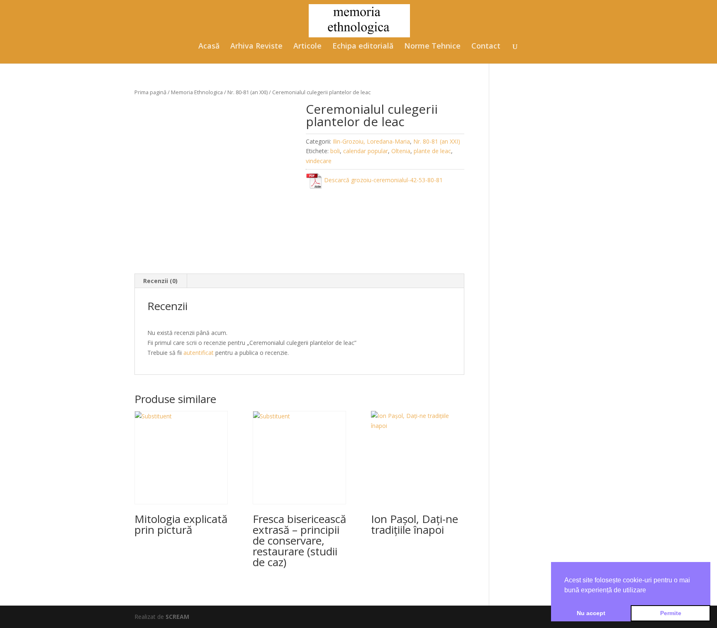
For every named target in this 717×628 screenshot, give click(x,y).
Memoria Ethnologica (197, 92)
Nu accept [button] (591, 613)
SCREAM (177, 617)
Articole (307, 47)
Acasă (208, 47)
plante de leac (432, 151)
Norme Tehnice (432, 47)
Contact (485, 47)
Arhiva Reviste (256, 47)
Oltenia (400, 151)
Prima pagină (150, 92)
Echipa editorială (362, 47)
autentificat (198, 353)
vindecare (319, 161)
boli (335, 151)
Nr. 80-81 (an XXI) (247, 92)
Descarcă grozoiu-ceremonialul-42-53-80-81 (382, 180)
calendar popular (365, 151)
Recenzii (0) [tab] (160, 281)
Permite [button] (670, 613)
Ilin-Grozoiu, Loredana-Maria (371, 141)
